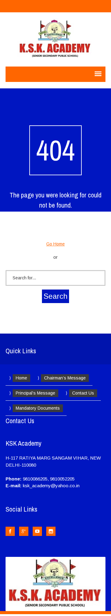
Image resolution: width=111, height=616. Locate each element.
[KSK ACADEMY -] (56, 39)
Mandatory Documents (38, 408)
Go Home (55, 243)
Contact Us (83, 393)
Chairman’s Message (65, 377)
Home (21, 377)
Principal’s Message (35, 393)
